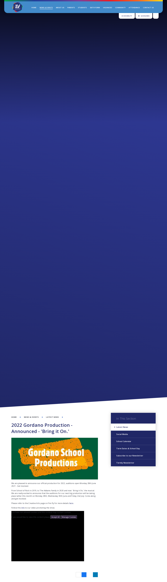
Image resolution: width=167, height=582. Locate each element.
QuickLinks (145, 16)
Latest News (52, 417)
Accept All (55, 517)
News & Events (31, 417)
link (23, 508)
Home (14, 417)
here (71, 503)
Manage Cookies (69, 517)
